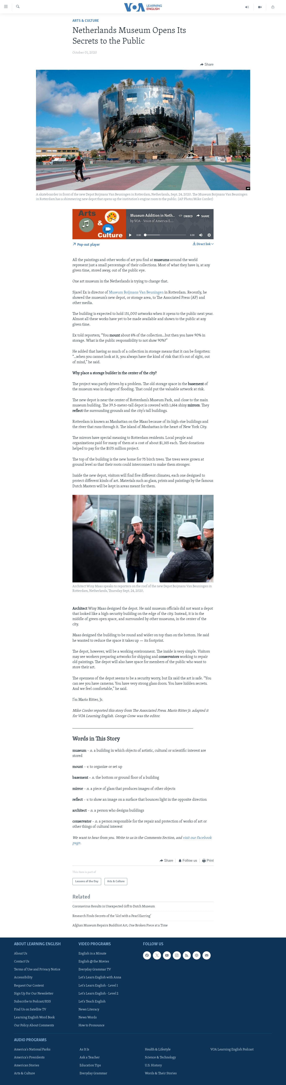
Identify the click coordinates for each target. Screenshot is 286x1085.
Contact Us (21, 961)
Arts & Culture (85, 21)
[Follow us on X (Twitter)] (157, 955)
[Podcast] (197, 955)
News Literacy (89, 1009)
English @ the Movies (94, 961)
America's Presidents (29, 1057)
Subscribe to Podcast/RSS (32, 1001)
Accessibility (23, 977)
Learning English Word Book (34, 1017)
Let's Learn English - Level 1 (98, 985)
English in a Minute (92, 953)
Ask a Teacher (90, 1057)
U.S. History (153, 1065)
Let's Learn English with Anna (100, 977)
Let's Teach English (92, 1001)
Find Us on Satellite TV (30, 1009)
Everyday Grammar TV (95, 969)
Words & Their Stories (161, 1073)
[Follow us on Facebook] (147, 955)
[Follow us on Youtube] (167, 955)
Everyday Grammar (93, 1073)
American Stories (26, 1065)
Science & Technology (160, 1057)
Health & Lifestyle (158, 1049)
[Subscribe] (206, 955)
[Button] (207, 64)
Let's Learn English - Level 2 (98, 993)
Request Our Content (29, 985)
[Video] (260, 7)
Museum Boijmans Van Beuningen (136, 293)
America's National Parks (32, 1049)
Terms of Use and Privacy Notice (37, 969)
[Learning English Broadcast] (247, 7)
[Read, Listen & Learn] (272, 7)
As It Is (84, 1049)
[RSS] (187, 955)
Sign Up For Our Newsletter (33, 993)
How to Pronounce (91, 1025)
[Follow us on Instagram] (177, 955)
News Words (88, 1017)
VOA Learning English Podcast (232, 1049)
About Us (20, 953)
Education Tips (90, 1065)
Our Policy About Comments (34, 1025)
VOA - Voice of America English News (161, 221)
